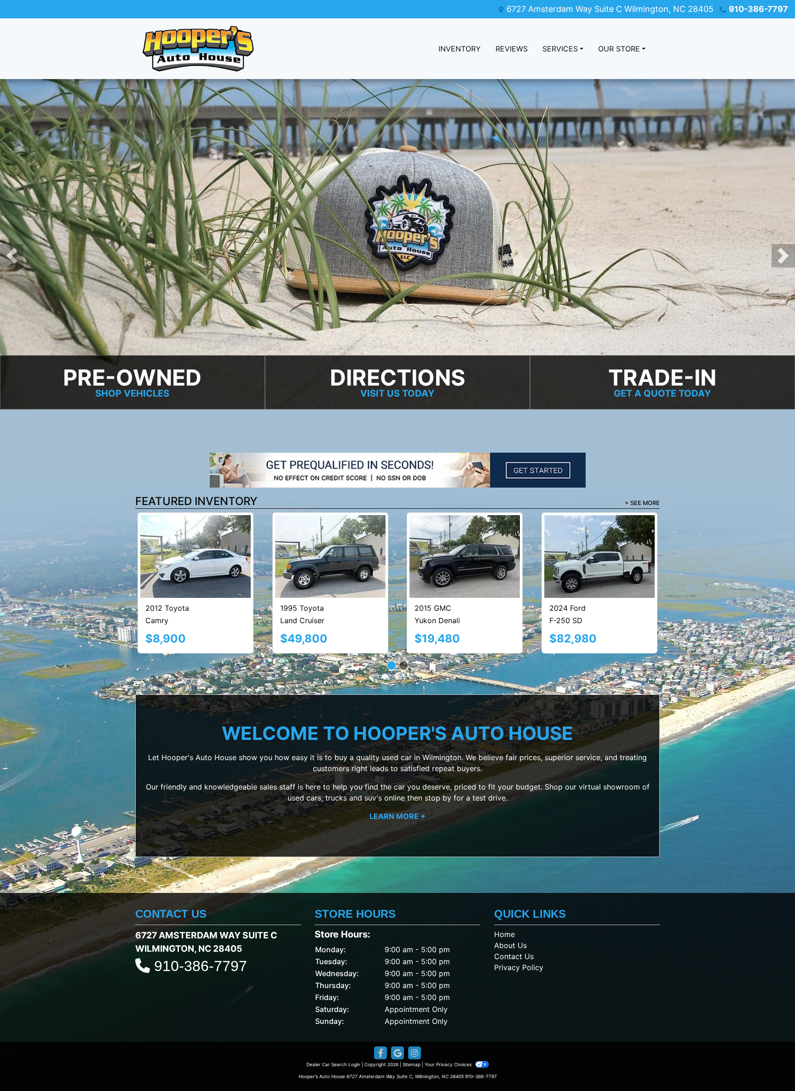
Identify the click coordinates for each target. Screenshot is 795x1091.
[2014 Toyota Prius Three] (599, 535)
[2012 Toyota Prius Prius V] (196, 535)
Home (504, 893)
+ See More (642, 503)
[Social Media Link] (414, 1012)
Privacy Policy (518, 926)
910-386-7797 (758, 9)
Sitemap (412, 1023)
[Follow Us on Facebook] (380, 1012)
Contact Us (514, 915)
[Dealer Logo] (198, 49)
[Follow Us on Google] (397, 1012)
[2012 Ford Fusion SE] (464, 534)
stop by (438, 756)
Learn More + (397, 775)
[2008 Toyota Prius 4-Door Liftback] (330, 536)
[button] (11, 256)
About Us (510, 904)
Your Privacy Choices (449, 1023)
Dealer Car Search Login (333, 1023)
